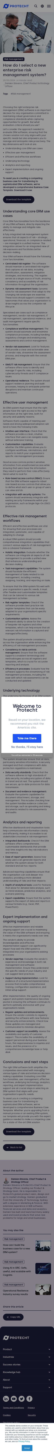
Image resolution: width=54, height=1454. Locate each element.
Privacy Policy (24, 1441)
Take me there (27, 738)
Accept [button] (27, 1448)
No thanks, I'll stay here (27, 747)
